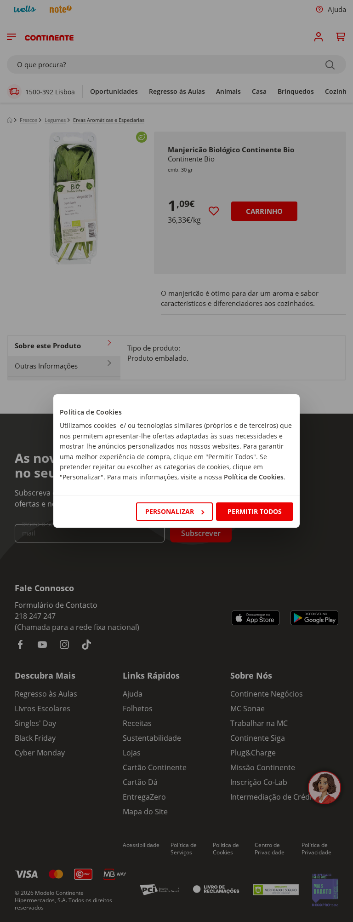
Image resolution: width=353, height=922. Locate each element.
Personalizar (169, 511)
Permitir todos (255, 511)
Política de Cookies (254, 477)
